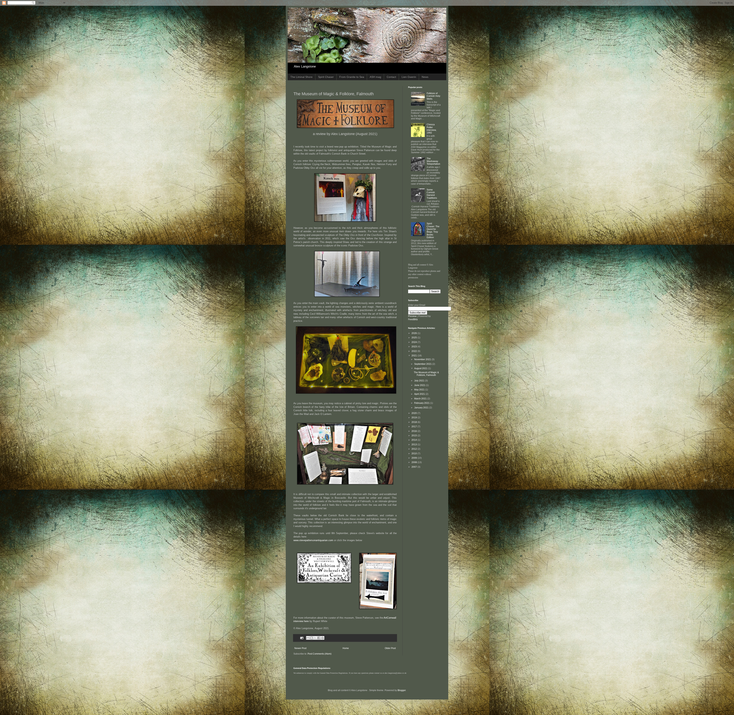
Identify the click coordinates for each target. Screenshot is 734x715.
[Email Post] (301, 638)
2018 (414, 422)
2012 (414, 449)
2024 (414, 342)
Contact (391, 76)
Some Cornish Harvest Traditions (432, 193)
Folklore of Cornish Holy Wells (433, 96)
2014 (414, 440)
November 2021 (423, 359)
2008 (414, 462)
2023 (414, 346)
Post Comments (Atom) (319, 653)
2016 (414, 431)
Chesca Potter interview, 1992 (431, 128)
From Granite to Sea (351, 76)
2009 (414, 458)
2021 (414, 355)
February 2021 (422, 403)
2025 (414, 337)
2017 (414, 426)
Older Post (390, 648)
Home (346, 648)
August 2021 (421, 368)
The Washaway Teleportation (433, 161)
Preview (412, 316)
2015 (414, 435)
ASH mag (375, 76)
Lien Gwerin (409, 76)
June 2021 (420, 385)
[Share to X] (315, 638)
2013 (414, 444)
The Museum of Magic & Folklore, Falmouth (426, 373)
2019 (414, 417)
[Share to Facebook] (319, 638)
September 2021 (423, 364)
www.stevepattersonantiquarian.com (313, 540)
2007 (414, 467)
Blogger (402, 690)
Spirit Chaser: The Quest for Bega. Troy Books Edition (433, 230)
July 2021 (419, 380)
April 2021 (419, 394)
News (425, 76)
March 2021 (420, 398)
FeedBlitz (413, 319)
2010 (414, 453)
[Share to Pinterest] (322, 638)
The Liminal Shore (301, 76)
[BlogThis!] (311, 638)
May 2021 (419, 389)
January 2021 (421, 407)
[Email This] (308, 638)
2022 (414, 351)
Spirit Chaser (326, 76)
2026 (414, 333)
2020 (414, 413)
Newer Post (300, 648)
